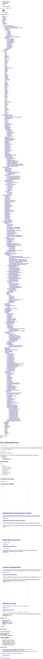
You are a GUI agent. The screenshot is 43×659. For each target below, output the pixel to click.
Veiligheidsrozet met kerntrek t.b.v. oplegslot (15, 250)
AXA (6, 54)
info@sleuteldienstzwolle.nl (5, 631)
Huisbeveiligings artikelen (9, 322)
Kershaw (6, 74)
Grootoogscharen (8, 198)
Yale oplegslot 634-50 (11, 367)
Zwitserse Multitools (8, 156)
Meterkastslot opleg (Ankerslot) (12, 364)
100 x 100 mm (9, 192)
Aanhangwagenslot (10, 313)
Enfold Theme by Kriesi (18, 653)
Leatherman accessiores (9, 138)
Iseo (5, 72)
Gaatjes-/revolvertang (8, 124)
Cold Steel (7, 60)
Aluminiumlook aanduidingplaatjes (13, 172)
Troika (6, 433)
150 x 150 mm (9, 193)
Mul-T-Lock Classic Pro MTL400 (15, 262)
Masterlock (7, 84)
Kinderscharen (7, 204)
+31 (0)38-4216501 (7, 620)
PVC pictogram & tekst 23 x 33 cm (13, 179)
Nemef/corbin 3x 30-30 (13, 273)
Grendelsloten (7, 311)
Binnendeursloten (10, 333)
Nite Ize (6, 90)
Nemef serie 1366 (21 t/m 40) (14, 418)
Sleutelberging (7, 48)
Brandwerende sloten (11, 341)
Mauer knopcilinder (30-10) (14, 284)
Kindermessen (7, 137)
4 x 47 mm (9, 194)
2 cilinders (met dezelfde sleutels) (13, 265)
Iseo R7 (10, 295)
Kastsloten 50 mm (12, 334)
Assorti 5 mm (9, 189)
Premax (6, 96)
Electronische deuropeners (9, 305)
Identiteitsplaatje (10, 377)
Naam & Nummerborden (9, 180)
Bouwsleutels (9, 394)
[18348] (0, 454)
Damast (6, 122)
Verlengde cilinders (10, 301)
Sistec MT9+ (9, 47)
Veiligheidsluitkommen (11, 246)
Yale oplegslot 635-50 (11, 369)
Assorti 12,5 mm (10, 185)
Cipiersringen (9, 374)
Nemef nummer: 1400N (13, 415)
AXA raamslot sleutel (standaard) (13, 393)
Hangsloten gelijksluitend (11, 318)
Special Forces (7, 147)
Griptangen (7, 197)
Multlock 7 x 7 (12, 302)
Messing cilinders (10, 291)
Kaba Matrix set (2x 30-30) (14, 267)
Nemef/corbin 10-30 (13, 290)
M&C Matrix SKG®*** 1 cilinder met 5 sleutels (18, 260)
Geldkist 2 (9, 31)
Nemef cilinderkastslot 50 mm (14, 338)
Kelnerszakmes (7, 128)
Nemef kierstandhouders (13, 329)
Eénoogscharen (7, 196)
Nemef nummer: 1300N (13, 414)
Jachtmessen (7, 126)
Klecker (6, 76)
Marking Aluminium (8, 171)
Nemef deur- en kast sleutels (12, 407)
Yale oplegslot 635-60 (11, 370)
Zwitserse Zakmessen (9, 157)
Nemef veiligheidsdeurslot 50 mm (15, 346)
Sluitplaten (9, 242)
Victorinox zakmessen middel (12, 166)
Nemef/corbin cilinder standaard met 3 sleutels (17, 264)
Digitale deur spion (10, 325)
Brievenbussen (7, 252)
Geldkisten (7, 29)
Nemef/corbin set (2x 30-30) (14, 270)
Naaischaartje (7, 208)
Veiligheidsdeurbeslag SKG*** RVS (13, 245)
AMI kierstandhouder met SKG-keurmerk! (17, 328)
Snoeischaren (7, 215)
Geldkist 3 (9, 32)
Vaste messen (7, 153)
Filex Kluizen (7, 28)
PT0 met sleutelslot (10, 38)
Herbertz (6, 68)
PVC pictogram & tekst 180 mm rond (13, 177)
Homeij (6, 70)
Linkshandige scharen (9, 206)
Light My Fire (7, 79)
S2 (5, 98)
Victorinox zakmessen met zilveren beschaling (15, 165)
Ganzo (6, 66)
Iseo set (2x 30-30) (12, 266)
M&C (6, 81)
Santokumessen (10, 133)
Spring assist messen (8, 150)
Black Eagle (7, 55)
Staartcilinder (7, 421)
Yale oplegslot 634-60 (11, 368)
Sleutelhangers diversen (11, 387)
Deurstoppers (7, 303)
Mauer (6, 85)
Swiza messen (9, 159)
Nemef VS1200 (12, 248)
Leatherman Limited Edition (10, 139)
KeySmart (7, 75)
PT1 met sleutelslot (10, 39)
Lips (5, 80)
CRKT (6, 61)
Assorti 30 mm (9, 187)
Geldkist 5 (9, 34)
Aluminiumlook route (11, 174)
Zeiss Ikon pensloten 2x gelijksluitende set (14, 235)
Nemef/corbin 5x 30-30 (13, 279)
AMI (6, 53)
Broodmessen (9, 130)
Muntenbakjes (9, 35)
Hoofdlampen (7, 425)
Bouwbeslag (7, 237)
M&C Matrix (11, 297)
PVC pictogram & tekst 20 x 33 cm (13, 178)
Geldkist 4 (9, 33)
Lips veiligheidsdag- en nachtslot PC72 (16, 345)
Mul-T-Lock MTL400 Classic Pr (15, 269)
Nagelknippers (7, 143)
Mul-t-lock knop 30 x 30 (13, 285)
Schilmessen (9, 134)
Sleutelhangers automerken (12, 386)
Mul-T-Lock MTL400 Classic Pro (15, 272)
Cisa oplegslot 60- (10, 355)
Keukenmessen (7, 129)
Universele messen (10, 136)
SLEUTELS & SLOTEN (7, 221)
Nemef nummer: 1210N (13, 409)
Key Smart (9, 378)
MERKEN (5, 50)
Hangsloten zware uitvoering (12, 321)
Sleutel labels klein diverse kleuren (13, 383)
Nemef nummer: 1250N (13, 413)
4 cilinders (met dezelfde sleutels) (13, 274)
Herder (6, 69)
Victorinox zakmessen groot (12, 162)
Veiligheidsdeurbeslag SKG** (12, 243)
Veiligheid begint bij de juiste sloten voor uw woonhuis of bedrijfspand (15, 651)
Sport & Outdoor (8, 148)
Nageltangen (7, 212)
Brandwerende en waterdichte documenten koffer (13, 27)
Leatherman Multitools (9, 140)
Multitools (7, 142)
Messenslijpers (7, 141)
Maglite (6, 82)
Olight (6, 92)
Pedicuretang (7, 214)
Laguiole (6, 77)
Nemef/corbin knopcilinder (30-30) (15, 287)
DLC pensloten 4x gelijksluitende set (13, 228)
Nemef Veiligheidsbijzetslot (12, 233)
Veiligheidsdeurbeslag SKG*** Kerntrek (14, 244)
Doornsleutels (9, 397)
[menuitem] (23, 15)
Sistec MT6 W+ (10, 45)
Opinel (6, 93)
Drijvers (8, 375)
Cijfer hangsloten (10, 314)
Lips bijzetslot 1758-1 (11, 231)
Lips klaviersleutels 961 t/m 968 (12, 402)
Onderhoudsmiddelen (9, 144)
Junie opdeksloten (10, 360)
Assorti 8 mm (9, 190)
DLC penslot (9, 226)
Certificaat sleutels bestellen (12, 395)
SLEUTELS (7, 391)
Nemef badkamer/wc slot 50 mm (15, 336)
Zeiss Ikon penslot (10, 234)
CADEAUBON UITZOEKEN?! (11, 253)
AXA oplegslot (10, 225)
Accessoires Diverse (21, 525)
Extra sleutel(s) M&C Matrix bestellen (16, 256)
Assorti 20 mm (9, 186)
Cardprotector (9, 373)
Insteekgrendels (10, 326)
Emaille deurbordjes (8, 168)
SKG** (8, 293)
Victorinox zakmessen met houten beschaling (15, 164)
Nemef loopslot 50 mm (13, 340)
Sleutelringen (9, 390)
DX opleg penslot (10, 229)
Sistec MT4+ (9, 44)
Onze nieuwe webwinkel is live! (8, 650)
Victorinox (4, 580)
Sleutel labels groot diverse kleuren (13, 382)
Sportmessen (7, 149)
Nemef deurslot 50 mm (13, 339)
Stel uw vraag (5, 621)
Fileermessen (7, 123)
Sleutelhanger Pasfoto (11, 385)
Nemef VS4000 (12, 249)
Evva (6, 64)
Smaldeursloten (10, 343)
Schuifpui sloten (8, 371)
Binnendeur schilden (10, 239)
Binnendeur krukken (10, 238)
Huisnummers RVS (8, 170)
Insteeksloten (7, 332)
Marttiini (6, 83)
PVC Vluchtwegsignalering (12, 182)
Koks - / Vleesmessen (11, 132)
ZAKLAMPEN (5, 422)
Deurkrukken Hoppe (11, 241)
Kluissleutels (9, 400)
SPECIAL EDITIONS (11, 158)
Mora (6, 86)
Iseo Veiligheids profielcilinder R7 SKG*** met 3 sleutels (19, 257)
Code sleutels (9, 396)
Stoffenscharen (7, 216)
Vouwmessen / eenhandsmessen (10, 155)
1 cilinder (8, 255)
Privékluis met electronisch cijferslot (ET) (12, 36)
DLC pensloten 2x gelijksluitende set (13, 227)
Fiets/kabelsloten (10, 316)
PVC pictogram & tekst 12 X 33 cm (13, 176)
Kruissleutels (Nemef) (11, 401)
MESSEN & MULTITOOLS (27, 455)
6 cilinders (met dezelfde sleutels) (13, 280)
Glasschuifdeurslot (8, 310)
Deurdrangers (9, 240)
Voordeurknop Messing (11, 251)
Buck (6, 57)
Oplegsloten (7, 352)
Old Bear (6, 91)
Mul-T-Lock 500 (10, 292)
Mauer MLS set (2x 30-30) (14, 268)
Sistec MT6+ (9, 46)
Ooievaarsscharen (8, 213)
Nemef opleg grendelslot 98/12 (12, 366)
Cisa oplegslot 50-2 (10, 354)
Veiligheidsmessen (8, 154)
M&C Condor (11, 258)
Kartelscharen (7, 203)
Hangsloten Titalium (10, 320)
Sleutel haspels (9, 380)
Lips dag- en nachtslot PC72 (14, 335)
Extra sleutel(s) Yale (10, 359)
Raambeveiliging (10, 331)
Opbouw (8, 307)
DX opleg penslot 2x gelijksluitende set (14, 230)
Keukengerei (9, 131)
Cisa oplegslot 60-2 (10, 356)
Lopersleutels (9, 403)
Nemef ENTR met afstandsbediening (11, 349)
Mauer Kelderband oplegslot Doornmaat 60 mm (15, 363)
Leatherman (7, 78)
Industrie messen (8, 125)
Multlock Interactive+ (13, 300)
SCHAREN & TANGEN (7, 195)
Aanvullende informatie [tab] (7, 459)
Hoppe (6, 71)
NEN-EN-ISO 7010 (8, 181)
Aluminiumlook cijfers (11, 173)
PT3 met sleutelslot (10, 41)
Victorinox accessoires (11, 160)
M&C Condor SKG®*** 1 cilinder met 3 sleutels (18, 259)
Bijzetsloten (7, 223)
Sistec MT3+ (9, 43)
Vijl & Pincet (7, 218)
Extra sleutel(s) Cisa (10, 357)
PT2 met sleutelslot (10, 40)
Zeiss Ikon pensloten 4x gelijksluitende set (14, 236)
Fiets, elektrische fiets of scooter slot (11, 308)
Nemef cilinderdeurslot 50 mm (14, 337)
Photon (6, 95)
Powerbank (7, 432)
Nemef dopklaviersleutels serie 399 (13, 419)
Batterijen (6, 423)
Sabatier (6, 99)
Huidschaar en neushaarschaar (10, 200)
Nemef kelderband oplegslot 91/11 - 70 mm (15, 365)
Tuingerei (6, 152)
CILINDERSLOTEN (9, 254)
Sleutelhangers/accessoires (9, 372)
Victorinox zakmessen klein (12, 163)
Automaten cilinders (8, 222)
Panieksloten (9, 342)
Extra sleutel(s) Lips (10, 358)
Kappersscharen (8, 202)
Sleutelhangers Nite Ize (11, 388)
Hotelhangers (9, 376)
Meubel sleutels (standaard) (12, 404)
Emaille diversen (8, 169)
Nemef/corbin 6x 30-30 (13, 281)
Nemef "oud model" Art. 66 (14, 408)
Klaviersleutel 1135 (10, 399)
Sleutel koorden (10, 381)
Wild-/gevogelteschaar (9, 220)
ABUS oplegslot (10, 224)
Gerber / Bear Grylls (8, 67)
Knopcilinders (9, 282)
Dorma (6, 62)
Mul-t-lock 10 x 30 (12, 289)
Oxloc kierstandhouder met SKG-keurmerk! (17, 330)
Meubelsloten (7, 348)
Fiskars (6, 65)
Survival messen (8, 151)
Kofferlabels (9, 379)
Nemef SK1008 (12, 247)
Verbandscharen (8, 217)
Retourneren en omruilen (8, 622)
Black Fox (7, 56)
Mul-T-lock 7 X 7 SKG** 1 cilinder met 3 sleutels (18, 261)
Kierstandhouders (10, 327)
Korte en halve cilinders (11, 288)
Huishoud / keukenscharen (9, 201)
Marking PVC (7, 175)
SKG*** (8, 294)
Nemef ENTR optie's (8, 350)
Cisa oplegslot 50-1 (10, 353)
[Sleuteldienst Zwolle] (4, 13)
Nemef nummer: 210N (13, 416)
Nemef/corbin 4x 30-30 (13, 276)
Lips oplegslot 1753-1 (11, 361)
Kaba (6, 73)
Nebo (6, 88)
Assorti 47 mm (9, 188)
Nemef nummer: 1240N (13, 412)
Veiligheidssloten (10, 344)
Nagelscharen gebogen (9, 210)
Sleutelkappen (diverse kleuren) (12, 389)
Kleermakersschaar (8, 205)
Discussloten (9, 315)
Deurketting (9, 324)
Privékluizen (7, 37)
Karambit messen (8, 127)
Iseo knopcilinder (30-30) (13, 283)
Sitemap (4, 624)
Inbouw (8, 306)
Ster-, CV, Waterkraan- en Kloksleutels (14, 420)
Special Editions (8, 146)
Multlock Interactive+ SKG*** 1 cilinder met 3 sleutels (19, 263)
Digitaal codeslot (8, 304)
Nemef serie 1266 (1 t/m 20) (14, 417)
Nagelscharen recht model (9, 211)
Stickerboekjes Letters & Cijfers (10, 184)
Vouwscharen (7, 219)
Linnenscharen (7, 207)
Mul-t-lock (7, 87)
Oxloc (6, 94)
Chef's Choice (7, 58)
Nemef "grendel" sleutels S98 (12, 405)
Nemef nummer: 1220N (13, 410)
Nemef (6, 89)
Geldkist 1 (9, 30)
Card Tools (7, 121)
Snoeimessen (7, 145)
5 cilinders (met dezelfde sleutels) (13, 277)
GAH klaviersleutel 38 (11, 398)
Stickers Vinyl (9, 183)
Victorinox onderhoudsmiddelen (13, 161)
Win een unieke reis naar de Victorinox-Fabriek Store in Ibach (14, 649)
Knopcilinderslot (8, 347)
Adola (6, 52)
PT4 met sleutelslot (10, 42)
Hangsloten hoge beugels (11, 319)
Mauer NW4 (11, 298)
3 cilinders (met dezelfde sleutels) (13, 271)
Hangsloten (7, 312)
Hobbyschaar (7, 199)
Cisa (5, 59)
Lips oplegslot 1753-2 (11, 362)
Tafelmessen (9, 135)
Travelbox (7, 49)
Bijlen (6, 120)
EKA (6, 63)
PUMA (6, 97)
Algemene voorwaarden (7, 623)
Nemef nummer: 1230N (13, 411)
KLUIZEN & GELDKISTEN (8, 25)
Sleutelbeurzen (9, 384)
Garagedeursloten (8, 309)
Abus (6, 51)
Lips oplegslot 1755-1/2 (11, 232)
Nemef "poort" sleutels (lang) (12, 406)
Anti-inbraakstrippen (10, 323)
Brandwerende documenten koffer (11, 26)
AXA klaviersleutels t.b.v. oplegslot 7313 (14, 392)
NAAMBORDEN (6, 167)
